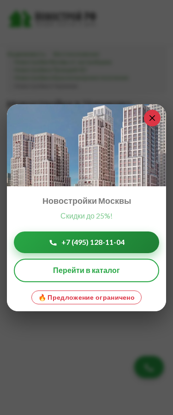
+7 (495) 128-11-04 (93, 241)
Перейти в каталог (86, 270)
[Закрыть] (152, 118)
